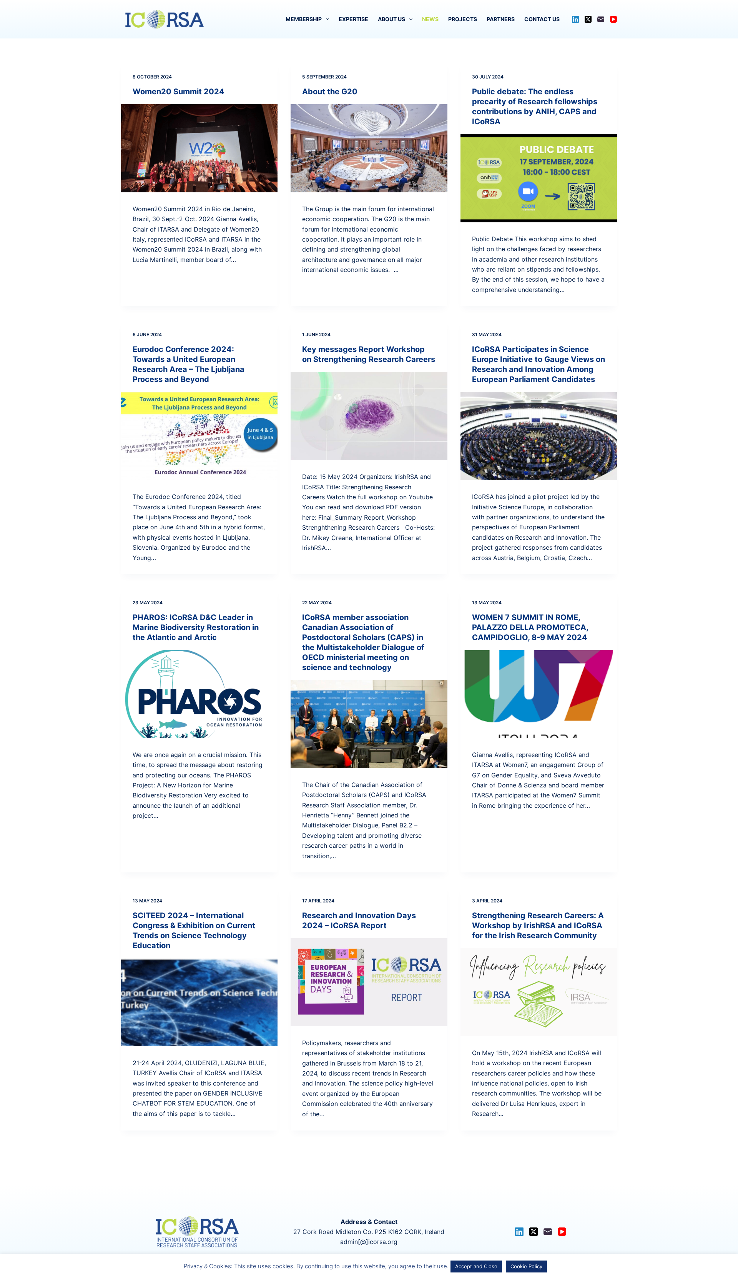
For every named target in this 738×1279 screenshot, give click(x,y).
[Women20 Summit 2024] (199, 148)
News (430, 19)
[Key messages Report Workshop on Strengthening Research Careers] (369, 416)
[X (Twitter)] (588, 19)
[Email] (600, 19)
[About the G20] (369, 148)
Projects (462, 19)
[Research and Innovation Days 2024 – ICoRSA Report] (369, 982)
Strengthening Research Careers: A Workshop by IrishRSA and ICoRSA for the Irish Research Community (538, 925)
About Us (391, 19)
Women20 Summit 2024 (178, 91)
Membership (304, 19)
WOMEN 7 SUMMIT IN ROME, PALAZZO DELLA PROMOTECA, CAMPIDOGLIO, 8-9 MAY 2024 (530, 627)
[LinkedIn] (575, 19)
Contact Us (542, 19)
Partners (501, 19)
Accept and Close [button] (476, 1266)
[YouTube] (613, 19)
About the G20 (329, 91)
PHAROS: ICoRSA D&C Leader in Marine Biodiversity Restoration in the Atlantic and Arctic (196, 627)
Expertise (353, 19)
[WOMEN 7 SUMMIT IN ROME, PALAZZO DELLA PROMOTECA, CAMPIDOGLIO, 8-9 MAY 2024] (538, 694)
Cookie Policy (526, 1266)
